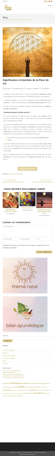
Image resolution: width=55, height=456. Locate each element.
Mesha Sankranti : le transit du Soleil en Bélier (14, 375)
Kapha (26, 387)
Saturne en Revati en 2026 (9, 372)
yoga (9, 395)
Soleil (31, 393)
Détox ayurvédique (27, 207)
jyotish (21, 387)
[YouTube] (49, 1)
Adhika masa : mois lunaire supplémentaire (13, 374)
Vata (4, 395)
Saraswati (15, 393)
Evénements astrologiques (9, 358)
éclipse (15, 395)
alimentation (6, 383)
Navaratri (13, 390)
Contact (18, 452)
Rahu (47, 390)
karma (30, 387)
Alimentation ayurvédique (9, 350)
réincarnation (6, 393)
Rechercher (5, 335)
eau (50, 383)
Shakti (24, 393)
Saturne (20, 393)
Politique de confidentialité (40, 452)
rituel (50, 390)
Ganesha (12, 387)
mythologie (7, 390)
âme (12, 395)
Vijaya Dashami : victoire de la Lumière (10, 210)
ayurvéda (24, 383)
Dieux (33, 383)
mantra (45, 387)
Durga (42, 383)
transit (45, 393)
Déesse (46, 383)
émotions (20, 395)
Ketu (33, 387)
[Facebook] (45, 1)
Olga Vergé (7, 88)
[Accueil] (3, 19)
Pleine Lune (40, 390)
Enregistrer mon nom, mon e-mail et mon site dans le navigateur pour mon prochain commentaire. (26, 246)
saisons (11, 393)
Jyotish (4, 360)
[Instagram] (47, 1)
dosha (38, 383)
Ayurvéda (29, 88)
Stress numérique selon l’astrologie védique (13, 377)
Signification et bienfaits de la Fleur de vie (21, 19)
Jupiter (16, 387)
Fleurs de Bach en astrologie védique (11, 370)
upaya (48, 393)
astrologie (15, 383)
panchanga (25, 390)
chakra (30, 383)
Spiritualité (35, 88)
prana (44, 390)
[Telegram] (51, 1)
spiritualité (37, 393)
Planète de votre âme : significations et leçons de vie (44, 211)
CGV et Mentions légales (26, 452)
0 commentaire (45, 88)
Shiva (27, 393)
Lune (41, 387)
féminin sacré (6, 387)
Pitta (29, 390)
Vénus (6, 395)
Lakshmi (37, 387)
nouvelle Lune (19, 390)
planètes (33, 390)
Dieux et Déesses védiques (9, 355)
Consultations (12, 452)
